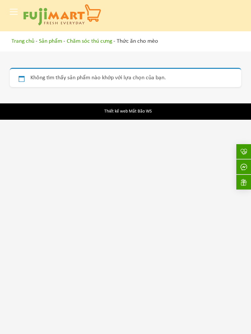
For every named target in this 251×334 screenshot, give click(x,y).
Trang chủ (22, 41)
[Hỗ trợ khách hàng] (243, 166)
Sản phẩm (50, 41)
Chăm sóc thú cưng (89, 41)
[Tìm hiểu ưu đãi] (243, 182)
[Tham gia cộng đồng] (243, 151)
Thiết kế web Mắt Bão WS (128, 111)
